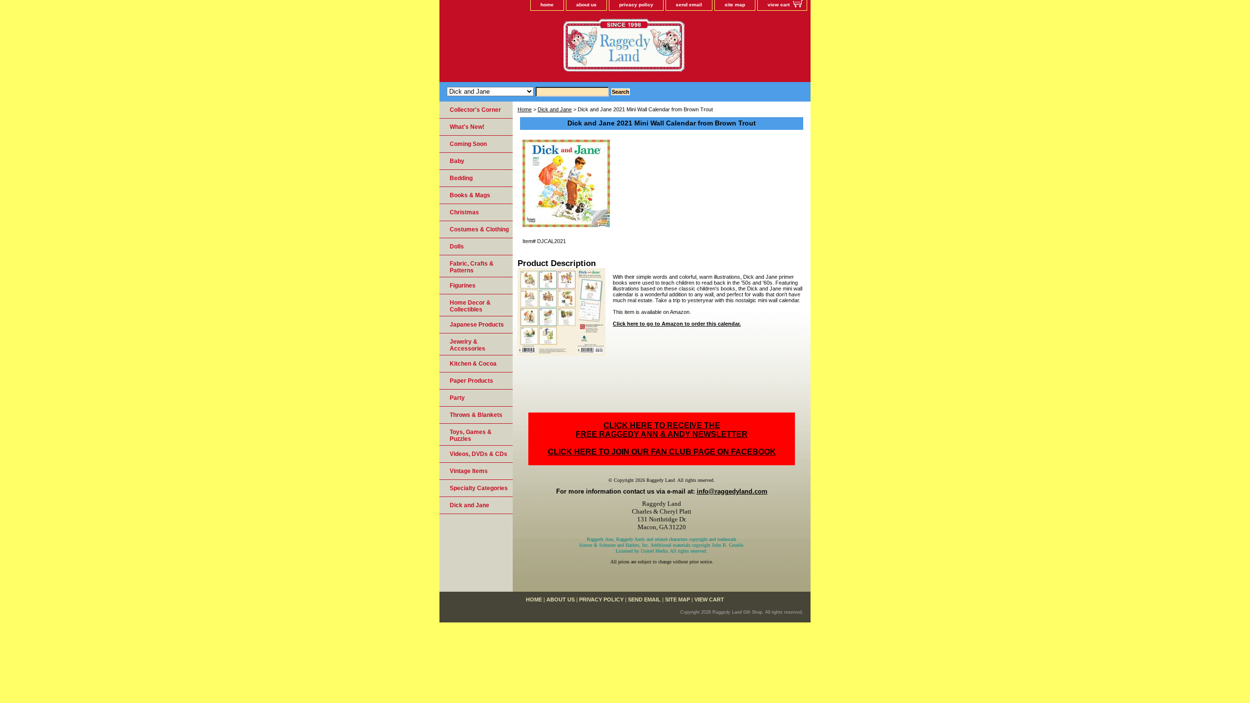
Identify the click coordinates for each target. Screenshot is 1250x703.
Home (525, 109)
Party (457, 397)
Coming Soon (468, 144)
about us (586, 4)
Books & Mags (470, 195)
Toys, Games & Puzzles (471, 435)
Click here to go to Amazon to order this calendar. (677, 324)
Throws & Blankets (476, 415)
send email (689, 4)
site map (735, 4)
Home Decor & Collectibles (470, 306)
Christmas (464, 212)
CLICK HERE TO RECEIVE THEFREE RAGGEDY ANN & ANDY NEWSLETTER (662, 429)
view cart (779, 4)
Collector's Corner (475, 109)
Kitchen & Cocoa (473, 363)
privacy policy (636, 4)
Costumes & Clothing (479, 229)
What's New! (467, 127)
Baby (457, 161)
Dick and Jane (555, 109)
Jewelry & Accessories (467, 345)
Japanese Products (477, 324)
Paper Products (471, 380)
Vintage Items (469, 471)
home (547, 4)
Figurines (463, 285)
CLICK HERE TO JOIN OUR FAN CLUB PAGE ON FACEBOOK (662, 452)
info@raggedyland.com (732, 491)
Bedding (461, 178)
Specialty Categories (479, 488)
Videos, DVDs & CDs (478, 454)
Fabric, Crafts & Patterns (472, 267)
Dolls (457, 246)
